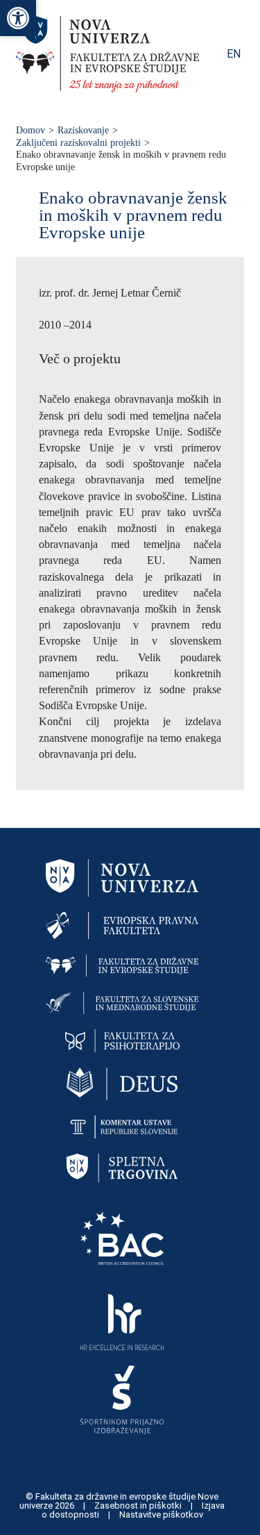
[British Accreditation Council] (122, 1236)
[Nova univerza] (122, 876)
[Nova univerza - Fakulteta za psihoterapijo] (122, 1039)
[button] (18, 18)
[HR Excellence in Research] (122, 1321)
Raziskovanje (83, 130)
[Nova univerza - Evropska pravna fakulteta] (122, 924)
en (234, 53)
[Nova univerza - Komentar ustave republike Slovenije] (122, 1126)
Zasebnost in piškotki (139, 1505)
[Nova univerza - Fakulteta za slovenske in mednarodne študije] (122, 1002)
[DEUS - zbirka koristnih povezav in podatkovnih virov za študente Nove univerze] (122, 1083)
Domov (30, 130)
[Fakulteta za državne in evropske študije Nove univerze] (107, 88)
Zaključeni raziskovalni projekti (78, 143)
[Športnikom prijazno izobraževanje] (122, 1399)
